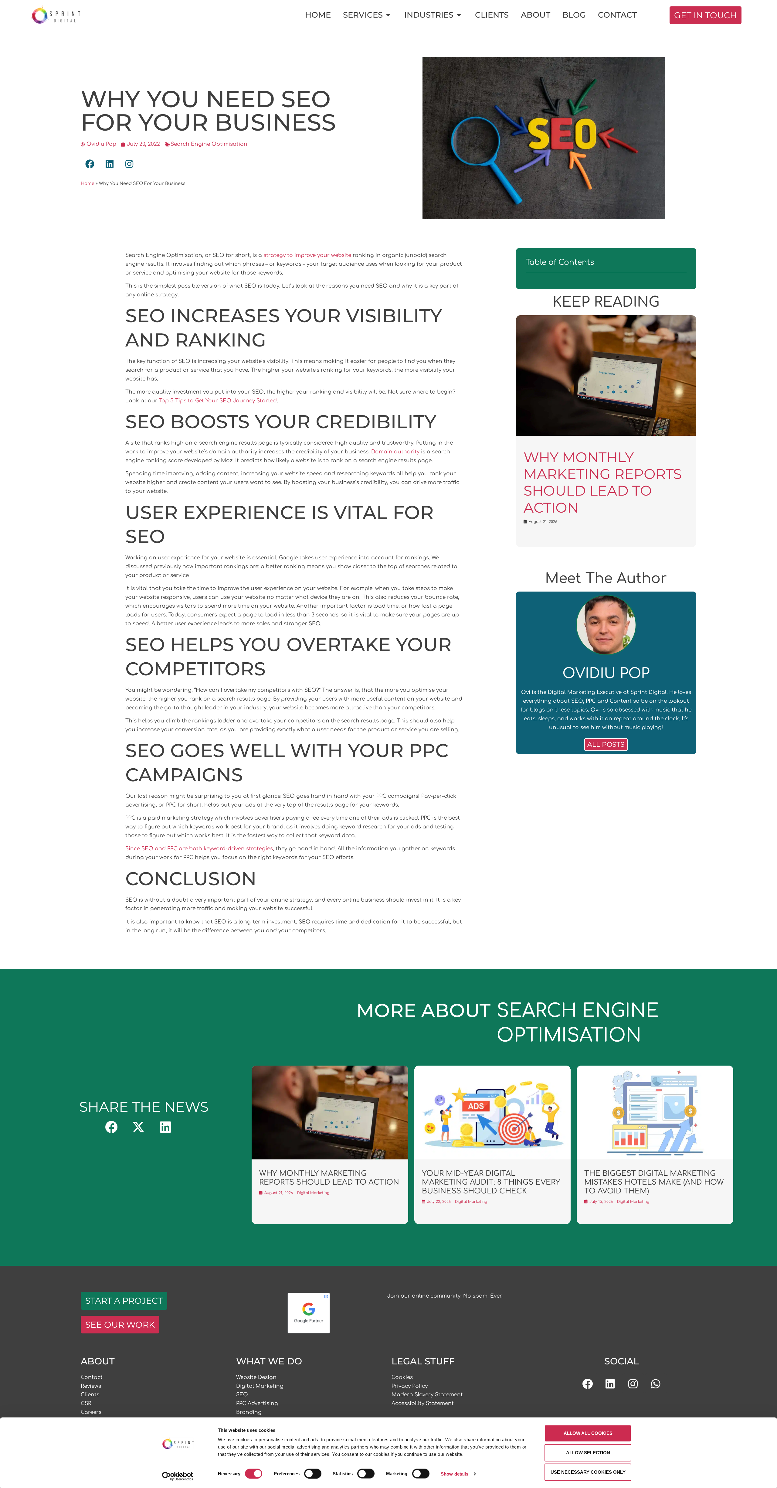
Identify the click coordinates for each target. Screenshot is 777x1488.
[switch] (312, 1473)
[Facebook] (587, 1383)
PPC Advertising (257, 1403)
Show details (454, 1473)
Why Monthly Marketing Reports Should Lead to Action (603, 482)
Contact (92, 1377)
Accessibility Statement (423, 1403)
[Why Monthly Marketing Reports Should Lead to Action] (606, 434)
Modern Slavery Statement (427, 1395)
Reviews (91, 1386)
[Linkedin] (610, 1383)
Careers (91, 1412)
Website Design (256, 1377)
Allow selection (588, 1452)
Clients (90, 1395)
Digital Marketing (259, 1386)
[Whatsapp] (656, 1383)
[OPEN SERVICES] (388, 15)
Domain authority (395, 452)
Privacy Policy (410, 1386)
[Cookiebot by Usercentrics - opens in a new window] (177, 1476)
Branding (249, 1412)
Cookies (402, 1377)
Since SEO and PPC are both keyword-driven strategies (199, 849)
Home (87, 183)
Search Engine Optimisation (209, 144)
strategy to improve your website (307, 255)
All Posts (606, 744)
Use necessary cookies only (588, 1472)
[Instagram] (633, 1383)
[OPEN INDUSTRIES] (459, 15)
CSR (86, 1403)
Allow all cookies (588, 1433)
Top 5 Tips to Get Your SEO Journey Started (218, 401)
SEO (242, 1395)
